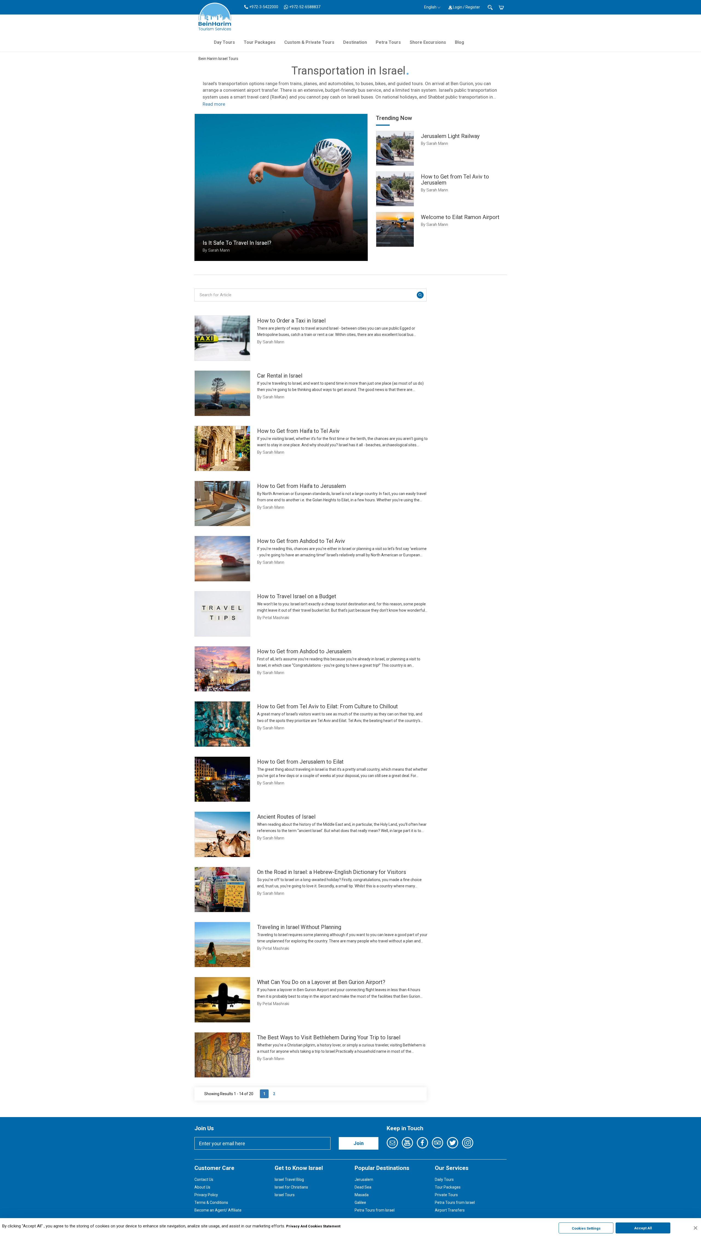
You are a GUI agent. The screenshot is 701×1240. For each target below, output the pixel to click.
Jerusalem (364, 1179)
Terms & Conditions (211, 1202)
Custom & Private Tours (309, 42)
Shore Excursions (428, 42)
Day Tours (224, 42)
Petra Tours (388, 42)
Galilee (360, 1202)
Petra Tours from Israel (375, 1210)
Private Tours (446, 1195)
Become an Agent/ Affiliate (218, 1210)
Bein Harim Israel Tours (218, 58)
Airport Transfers (450, 1210)
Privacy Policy (206, 1195)
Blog (459, 42)
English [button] (430, 7)
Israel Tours (285, 1195)
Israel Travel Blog (289, 1179)
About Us (202, 1187)
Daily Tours (444, 1179)
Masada (362, 1195)
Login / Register (466, 7)
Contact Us (203, 1179)
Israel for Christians (291, 1187)
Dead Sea (363, 1187)
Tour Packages (259, 42)
